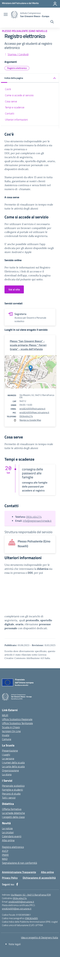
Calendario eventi (11, 836)
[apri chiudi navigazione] (6, 15)
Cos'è (8, 89)
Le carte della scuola (13, 766)
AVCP (5, 851)
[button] (30, 78)
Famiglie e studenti (12, 790)
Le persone (8, 758)
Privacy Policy (10, 878)
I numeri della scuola (13, 762)
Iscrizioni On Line (11, 731)
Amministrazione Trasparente (19, 872)
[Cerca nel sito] (52, 22)
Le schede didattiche (13, 813)
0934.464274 (34, 517)
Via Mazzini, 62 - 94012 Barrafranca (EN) (31, 894)
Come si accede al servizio (19, 95)
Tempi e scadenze (14, 107)
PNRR (5, 855)
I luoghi (6, 754)
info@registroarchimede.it (37, 521)
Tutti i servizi (9, 798)
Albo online (8, 840)
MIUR (5, 715)
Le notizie (7, 828)
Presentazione (10, 751)
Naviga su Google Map (30, 420)
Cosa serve (11, 101)
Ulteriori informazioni (16, 120)
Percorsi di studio (11, 794)
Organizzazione (10, 770)
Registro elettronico (17, 68)
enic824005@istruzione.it (32, 408)
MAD (5, 859)
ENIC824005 (31, 918)
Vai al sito (14, 289)
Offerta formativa (11, 809)
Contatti (9, 113)
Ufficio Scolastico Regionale (17, 719)
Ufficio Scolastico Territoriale (17, 723)
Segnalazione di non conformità (19, 863)
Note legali (15, 944)
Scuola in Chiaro (11, 727)
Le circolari (8, 832)
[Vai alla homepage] (14, 14)
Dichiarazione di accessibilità (39, 878)
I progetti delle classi (13, 817)
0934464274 (26, 416)
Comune (6, 739)
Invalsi (5, 735)
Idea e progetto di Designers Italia (39, 937)
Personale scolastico (13, 786)
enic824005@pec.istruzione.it (34, 412)
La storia (7, 774)
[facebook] (17, 884)
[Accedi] (55, 4)
